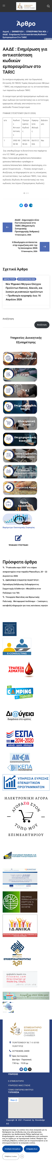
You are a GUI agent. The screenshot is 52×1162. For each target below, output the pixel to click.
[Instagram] (30, 1069)
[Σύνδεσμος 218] (26, 6)
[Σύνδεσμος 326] (10, 629)
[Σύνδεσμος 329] (20, 692)
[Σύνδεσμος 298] (26, 205)
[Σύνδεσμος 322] (18, 539)
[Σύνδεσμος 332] (20, 761)
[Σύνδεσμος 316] (20, 456)
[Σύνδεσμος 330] (20, 715)
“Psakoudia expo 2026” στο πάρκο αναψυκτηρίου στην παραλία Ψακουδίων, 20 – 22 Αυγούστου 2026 (25, 571)
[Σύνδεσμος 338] (20, 926)
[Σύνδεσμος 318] (20, 488)
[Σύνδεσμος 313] (20, 407)
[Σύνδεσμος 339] (17, 953)
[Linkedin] (25, 1069)
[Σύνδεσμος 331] (20, 738)
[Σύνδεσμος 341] (26, 996)
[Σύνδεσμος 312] (20, 391)
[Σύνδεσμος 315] (20, 440)
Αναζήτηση (8, 318)
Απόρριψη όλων (31, 1149)
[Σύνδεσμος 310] (20, 359)
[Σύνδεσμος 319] (20, 504)
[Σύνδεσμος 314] (20, 424)
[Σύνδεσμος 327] (17, 647)
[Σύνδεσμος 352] (25, 1090)
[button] (48, 6)
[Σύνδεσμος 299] (31, 205)
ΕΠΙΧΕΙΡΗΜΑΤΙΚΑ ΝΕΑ (36, 31)
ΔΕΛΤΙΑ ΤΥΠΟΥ (9, 279)
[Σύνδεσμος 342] (8, 1007)
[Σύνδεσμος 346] (25, 1059)
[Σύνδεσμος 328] (20, 669)
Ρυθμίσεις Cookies (11, 1156)
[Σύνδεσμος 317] (20, 472)
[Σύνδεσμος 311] (20, 375)
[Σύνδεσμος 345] (25, 1050)
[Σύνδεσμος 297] (21, 205)
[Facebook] (21, 1069)
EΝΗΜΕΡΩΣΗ (17, 31)
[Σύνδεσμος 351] (25, 1085)
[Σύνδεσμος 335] (20, 855)
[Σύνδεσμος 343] (25, 1022)
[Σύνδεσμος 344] (25, 1044)
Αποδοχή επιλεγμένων (12, 1149)
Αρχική (6, 31)
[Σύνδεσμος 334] (26, 816)
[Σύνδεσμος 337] (20, 902)
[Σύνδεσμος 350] (25, 1081)
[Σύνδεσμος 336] (20, 878)
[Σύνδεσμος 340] (20, 979)
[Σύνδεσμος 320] (17, 519)
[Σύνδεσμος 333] (26, 782)
